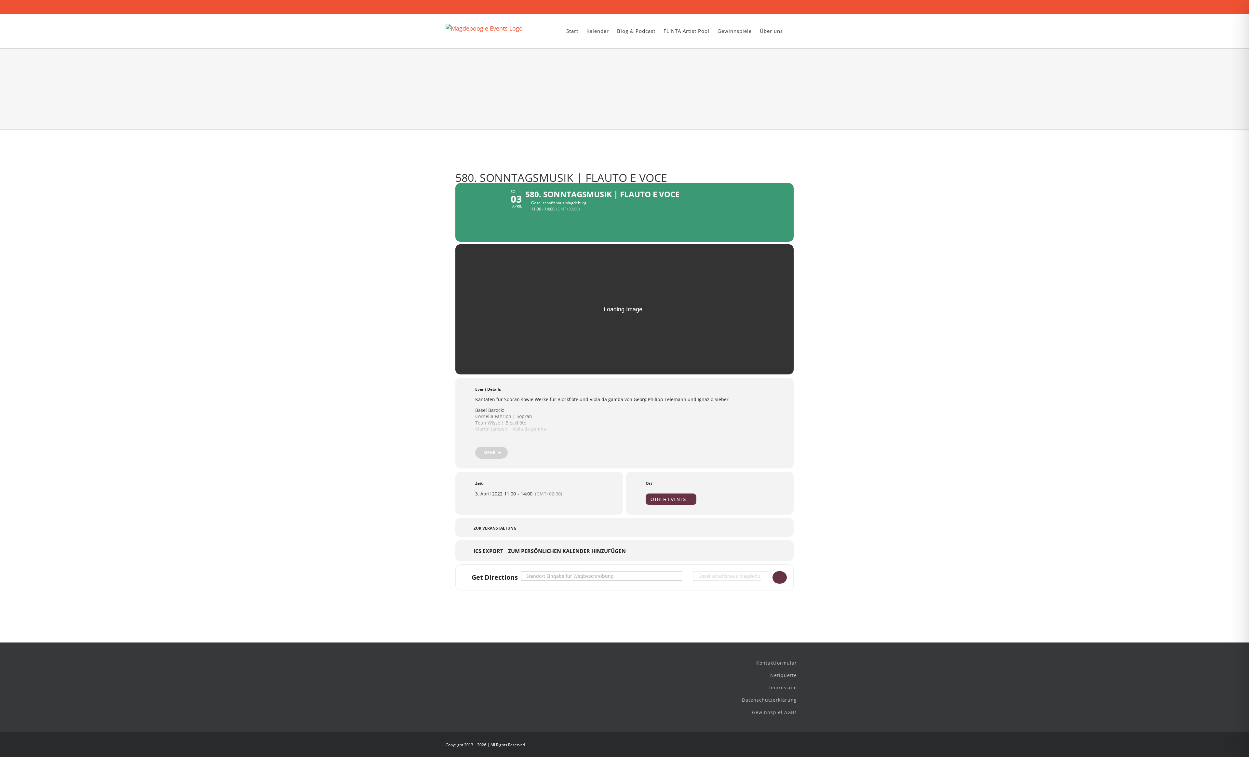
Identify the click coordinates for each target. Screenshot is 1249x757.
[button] (793, 31)
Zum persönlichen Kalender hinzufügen (567, 551)
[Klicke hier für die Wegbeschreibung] (779, 577)
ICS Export (488, 551)
